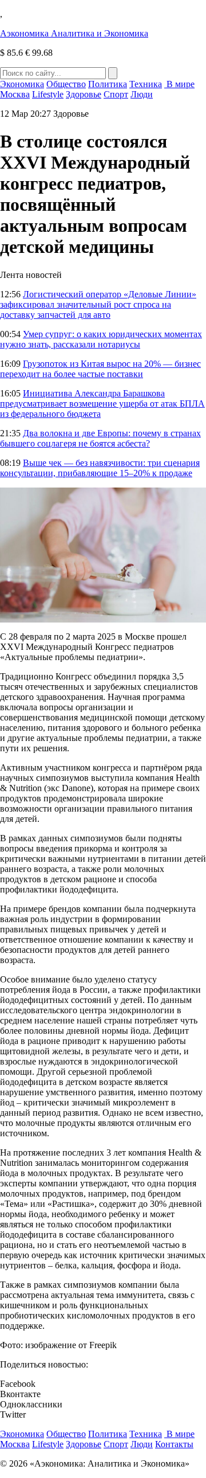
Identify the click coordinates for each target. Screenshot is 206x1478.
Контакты (174, 1444)
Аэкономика (74, 33)
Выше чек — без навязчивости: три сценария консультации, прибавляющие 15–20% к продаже (100, 468)
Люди (141, 94)
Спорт (116, 94)
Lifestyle (48, 94)
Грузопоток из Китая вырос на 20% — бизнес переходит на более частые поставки (100, 369)
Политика (107, 84)
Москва (15, 94)
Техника (145, 84)
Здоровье (83, 94)
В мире (179, 84)
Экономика (22, 84)
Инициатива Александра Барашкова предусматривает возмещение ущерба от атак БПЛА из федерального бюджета (102, 403)
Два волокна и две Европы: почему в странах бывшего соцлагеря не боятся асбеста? (100, 438)
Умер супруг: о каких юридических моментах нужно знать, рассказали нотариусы (101, 339)
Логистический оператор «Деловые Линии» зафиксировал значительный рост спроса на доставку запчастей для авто (98, 304)
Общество (66, 84)
